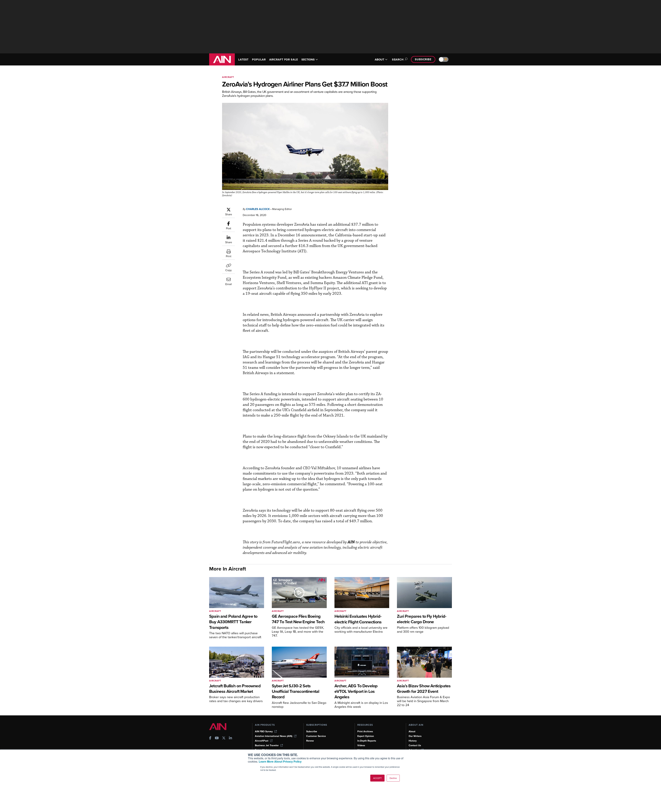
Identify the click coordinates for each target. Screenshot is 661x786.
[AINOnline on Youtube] (217, 738)
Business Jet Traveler (267, 745)
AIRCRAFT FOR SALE (283, 59)
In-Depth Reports (366, 740)
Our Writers (415, 736)
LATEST (243, 59)
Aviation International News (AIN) (273, 736)
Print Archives (365, 731)
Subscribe (423, 59)
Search (398, 59)
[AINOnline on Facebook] (210, 738)
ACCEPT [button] (377, 778)
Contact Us (415, 745)
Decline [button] (393, 778)
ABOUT (379, 59)
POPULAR (259, 59)
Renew (310, 740)
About (412, 731)
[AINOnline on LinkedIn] (230, 738)
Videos (361, 745)
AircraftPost (261, 740)
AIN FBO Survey (264, 731)
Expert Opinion (365, 736)
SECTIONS (308, 59)
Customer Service (316, 736)
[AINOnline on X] (223, 738)
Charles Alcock (258, 209)
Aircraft (228, 77)
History (413, 740)
